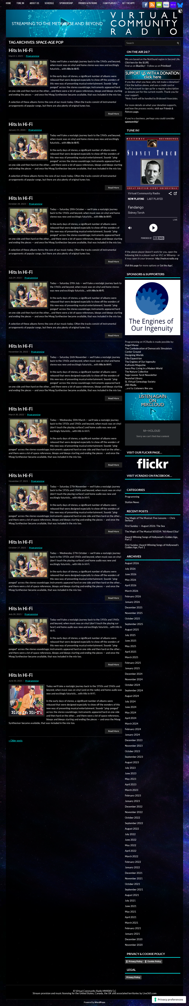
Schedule (49, 3)
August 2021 (132, 895)
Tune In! (20, 3)
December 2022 (133, 806)
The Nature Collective (136, 371)
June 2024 (130, 707)
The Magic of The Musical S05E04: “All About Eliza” (152, 531)
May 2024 (130, 712)
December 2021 (133, 872)
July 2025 (130, 635)
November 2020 (134, 944)
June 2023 (130, 773)
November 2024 (134, 679)
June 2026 (130, 574)
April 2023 (130, 784)
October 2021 (132, 883)
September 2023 (134, 756)
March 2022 (131, 856)
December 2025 (133, 607)
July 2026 (130, 568)
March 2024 (131, 723)
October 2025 (132, 618)
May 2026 (130, 579)
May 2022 (130, 845)
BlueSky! (140, 65)
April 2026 (130, 585)
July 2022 (130, 834)
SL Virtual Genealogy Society (140, 381)
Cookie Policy (154, 961)
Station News (132, 502)
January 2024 (132, 734)
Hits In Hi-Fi (21, 50)
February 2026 (133, 596)
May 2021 (130, 911)
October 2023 (132, 751)
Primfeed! (166, 65)
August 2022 (132, 828)
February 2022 (133, 861)
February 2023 (133, 795)
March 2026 (131, 590)
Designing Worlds (134, 355)
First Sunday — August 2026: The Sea (145, 525)
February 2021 (133, 928)
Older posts (16, 740)
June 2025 (130, 640)
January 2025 (132, 668)
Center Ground (133, 351)
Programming (32, 56)
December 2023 (133, 740)
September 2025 (134, 624)
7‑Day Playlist (110, 3)
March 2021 (131, 922)
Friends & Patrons (87, 3)
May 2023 (130, 778)
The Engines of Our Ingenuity (140, 361)
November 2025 (134, 612)
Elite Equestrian (133, 358)
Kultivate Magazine (135, 365)
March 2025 (131, 657)
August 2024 (132, 695)
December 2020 (133, 939)
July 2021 (130, 900)
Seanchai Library (133, 378)
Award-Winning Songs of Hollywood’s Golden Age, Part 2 (151, 538)
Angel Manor (132, 345)
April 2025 (130, 651)
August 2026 (132, 563)
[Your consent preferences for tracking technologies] (169, 999)
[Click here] (152, 308)
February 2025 (133, 662)
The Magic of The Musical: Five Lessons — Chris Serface (150, 519)
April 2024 (130, 718)
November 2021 (134, 878)
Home (8, 3)
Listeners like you (143, 388)
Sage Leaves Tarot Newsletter (141, 374)
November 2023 (134, 745)
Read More (113, 113)
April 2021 (130, 917)
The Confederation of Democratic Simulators (148, 348)
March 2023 (131, 789)
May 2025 (130, 646)
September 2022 (134, 823)
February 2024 (133, 729)
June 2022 (130, 839)
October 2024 (132, 684)
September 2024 (134, 690)
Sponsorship (66, 3)
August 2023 (132, 762)
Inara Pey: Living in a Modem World (143, 368)
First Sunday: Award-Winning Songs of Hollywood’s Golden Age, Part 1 (152, 546)
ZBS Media (130, 384)
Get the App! (128, 3)
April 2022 (130, 850)
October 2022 (132, 817)
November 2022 (134, 812)
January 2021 (132, 933)
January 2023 (132, 801)
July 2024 (130, 701)
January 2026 (132, 601)
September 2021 (134, 889)
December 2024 (133, 673)
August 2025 (132, 629)
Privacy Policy (135, 961)
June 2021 (130, 906)
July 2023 (130, 767)
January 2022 (132, 867)
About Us (34, 3)
